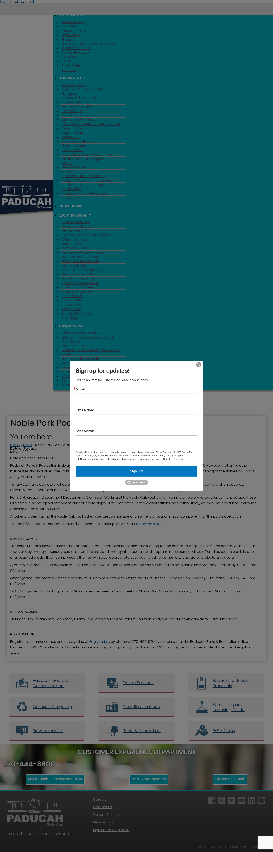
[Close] (198, 364)
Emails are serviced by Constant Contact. (160, 459)
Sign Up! (136, 471)
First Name (85, 410)
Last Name (85, 431)
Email (80, 389)
